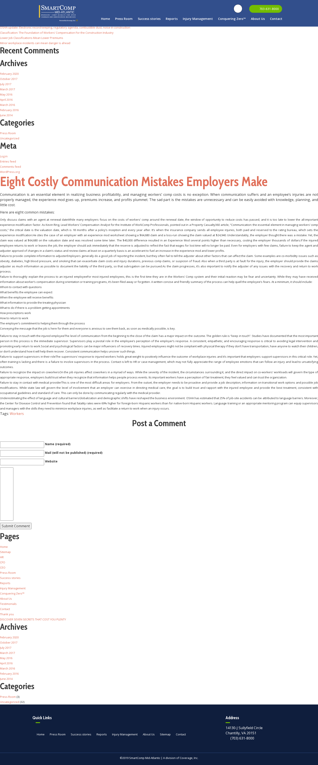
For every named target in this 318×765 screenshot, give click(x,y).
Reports (172, 19)
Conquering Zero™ (232, 19)
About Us (258, 19)
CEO (2, 567)
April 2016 (6, 100)
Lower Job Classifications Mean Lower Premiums (31, 38)
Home (105, 19)
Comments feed (10, 167)
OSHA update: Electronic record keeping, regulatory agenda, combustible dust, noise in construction (65, 27)
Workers (17, 413)
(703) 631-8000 (242, 738)
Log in (4, 156)
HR (2, 557)
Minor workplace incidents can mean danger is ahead (35, 43)
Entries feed (8, 161)
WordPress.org (10, 172)
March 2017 (7, 89)
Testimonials (8, 604)
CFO (2, 562)
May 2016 (6, 94)
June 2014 (6, 115)
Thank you (7, 614)
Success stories (149, 19)
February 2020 (9, 74)
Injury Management (198, 19)
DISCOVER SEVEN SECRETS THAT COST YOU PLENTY (33, 619)
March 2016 (7, 105)
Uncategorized (9, 138)
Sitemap (5, 552)
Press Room (124, 19)
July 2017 (5, 84)
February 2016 (9, 110)
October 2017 (8, 79)
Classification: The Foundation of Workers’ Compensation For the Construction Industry (57, 33)
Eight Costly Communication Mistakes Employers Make (134, 181)
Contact (276, 19)
